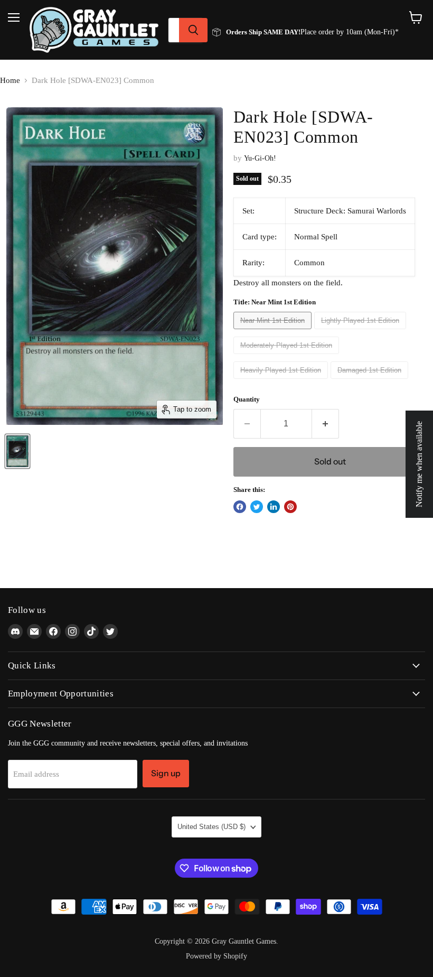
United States (211, 827)
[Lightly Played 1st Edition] (361, 332)
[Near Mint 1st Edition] (273, 332)
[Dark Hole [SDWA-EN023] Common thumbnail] (17, 451)
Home (10, 80)
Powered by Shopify (216, 956)
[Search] (193, 30)
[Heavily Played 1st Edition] (282, 381)
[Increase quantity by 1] (325, 424)
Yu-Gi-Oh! (260, 158)
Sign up (166, 773)
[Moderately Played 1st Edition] (287, 356)
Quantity (246, 399)
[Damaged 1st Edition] (371, 381)
